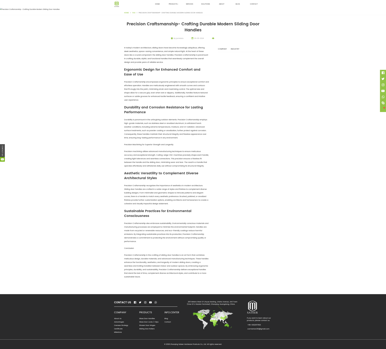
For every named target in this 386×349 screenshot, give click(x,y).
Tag (133, 13)
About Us (117, 318)
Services (189, 4)
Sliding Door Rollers (147, 329)
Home (157, 4)
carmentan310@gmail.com (258, 329)
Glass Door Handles (147, 318)
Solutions (205, 4)
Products (173, 4)
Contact (254, 4)
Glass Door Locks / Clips (148, 322)
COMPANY (222, 49)
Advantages (119, 322)
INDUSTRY (235, 49)
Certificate (118, 329)
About (221, 4)
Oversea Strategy (121, 325)
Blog (238, 4)
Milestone (118, 332)
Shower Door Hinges (147, 325)
